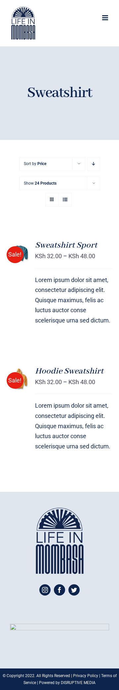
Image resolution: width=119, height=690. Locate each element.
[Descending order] (93, 164)
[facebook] (59, 590)
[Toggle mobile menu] (105, 17)
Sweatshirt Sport (66, 245)
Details (15, 266)
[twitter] (74, 590)
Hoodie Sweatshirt (69, 371)
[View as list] (65, 199)
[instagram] (45, 590)
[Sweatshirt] (19, 379)
